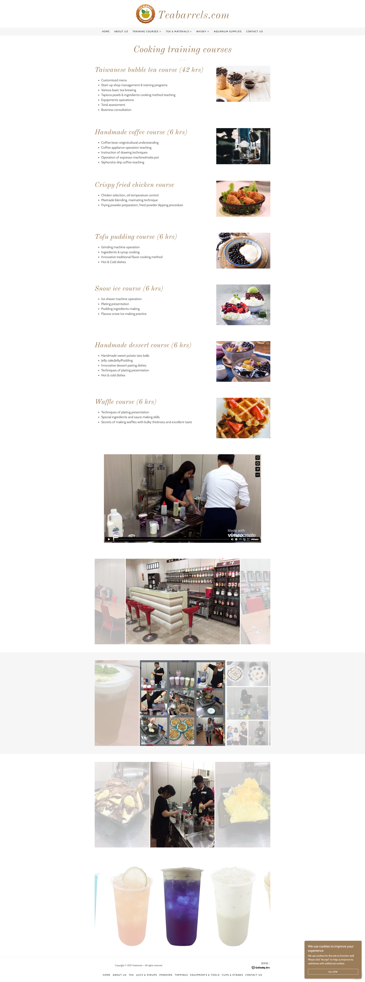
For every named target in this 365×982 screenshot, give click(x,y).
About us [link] (121, 31)
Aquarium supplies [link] (228, 31)
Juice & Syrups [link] (146, 975)
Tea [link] (131, 975)
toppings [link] (181, 975)
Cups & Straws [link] (232, 975)
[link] (182, 13)
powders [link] (166, 975)
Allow (333, 971)
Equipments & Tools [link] (205, 975)
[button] (147, 31)
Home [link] (106, 31)
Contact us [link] (254, 31)
